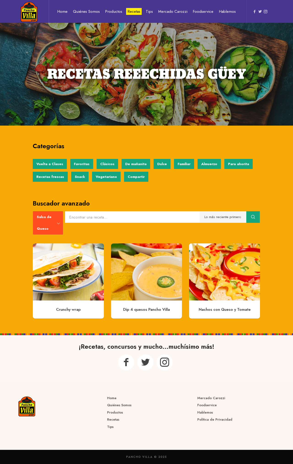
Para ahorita (238, 163)
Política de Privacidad (214, 419)
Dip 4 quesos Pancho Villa (146, 309)
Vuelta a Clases (49, 163)
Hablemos (205, 412)
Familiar (184, 163)
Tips (110, 426)
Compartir (136, 176)
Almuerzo (209, 163)
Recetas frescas (50, 176)
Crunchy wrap (68, 309)
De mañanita (135, 163)
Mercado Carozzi (211, 398)
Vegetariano (106, 176)
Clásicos (107, 163)
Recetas (113, 419)
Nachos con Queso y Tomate (225, 309)
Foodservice (207, 405)
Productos (115, 412)
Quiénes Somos (119, 405)
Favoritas (82, 163)
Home (112, 398)
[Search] (253, 217)
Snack (80, 176)
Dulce (162, 163)
